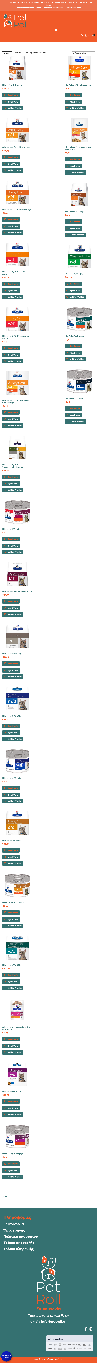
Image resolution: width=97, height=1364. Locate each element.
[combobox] (83, 53)
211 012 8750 (58, 1315)
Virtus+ (60, 1359)
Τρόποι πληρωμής (19, 1249)
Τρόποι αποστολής (19, 1243)
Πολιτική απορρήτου (21, 1236)
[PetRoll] (14, 27)
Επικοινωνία (14, 1224)
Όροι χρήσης (14, 1230)
